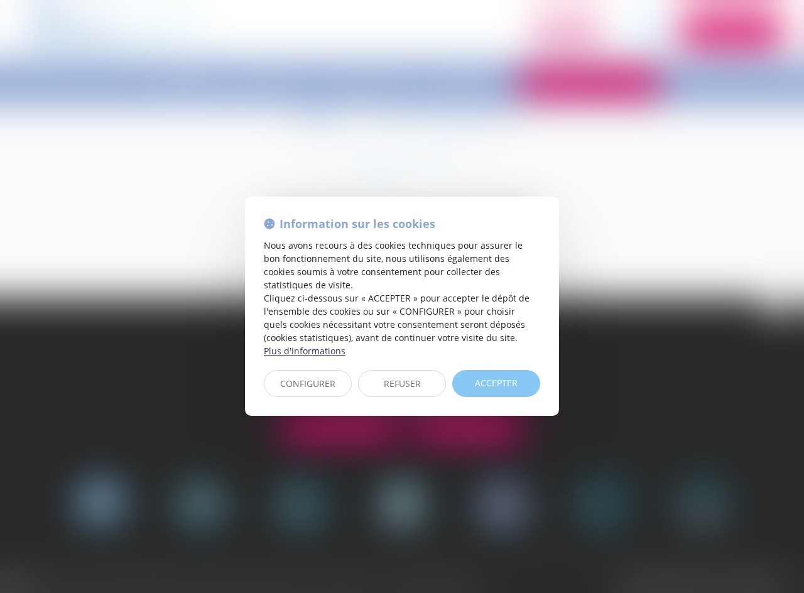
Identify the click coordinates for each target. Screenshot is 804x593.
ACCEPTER (496, 383)
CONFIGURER (307, 383)
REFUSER (402, 383)
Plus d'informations (304, 351)
